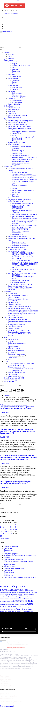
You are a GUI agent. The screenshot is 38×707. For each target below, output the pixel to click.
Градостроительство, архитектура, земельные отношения (20, 200)
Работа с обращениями (16, 350)
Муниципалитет (9, 119)
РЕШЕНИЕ (12, 352)
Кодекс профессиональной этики (19, 332)
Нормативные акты (19, 244)
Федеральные (16, 100)
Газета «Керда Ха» (14, 104)
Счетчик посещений (7, 706)
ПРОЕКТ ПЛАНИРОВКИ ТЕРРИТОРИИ (21, 206)
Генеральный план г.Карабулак (22, 203)
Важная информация (11, 546)
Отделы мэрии (17, 154)
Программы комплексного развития (24, 214)
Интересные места (14, 117)
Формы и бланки (14, 328)
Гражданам (8, 548)
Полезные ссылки (18, 234)
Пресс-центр (8, 60)
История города (13, 109)
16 (1, 531)
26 (8, 534)
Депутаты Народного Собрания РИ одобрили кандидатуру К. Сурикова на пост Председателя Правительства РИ (17, 431)
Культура (11, 58)
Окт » (7, 538)
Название (11, 111)
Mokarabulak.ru (11, 36)
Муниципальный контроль (21, 65)
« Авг (2, 538)
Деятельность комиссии (16, 323)
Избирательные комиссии (17, 343)
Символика (12, 113)
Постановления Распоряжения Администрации (18, 296)
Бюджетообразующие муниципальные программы (22, 173)
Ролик (14, 84)
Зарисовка (15, 89)
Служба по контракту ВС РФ (14, 378)
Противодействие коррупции (14, 317)
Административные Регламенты (19, 306)
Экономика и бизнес (28, 611)
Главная (7, 395)
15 (16, 529)
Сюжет (14, 82)
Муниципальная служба (16, 367)
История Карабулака (19, 97)
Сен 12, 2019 (4, 412)
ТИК (5, 337)
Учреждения (12, 374)
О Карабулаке (8, 106)
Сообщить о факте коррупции (18, 330)
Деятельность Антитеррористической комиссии (24, 131)
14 (13, 529)
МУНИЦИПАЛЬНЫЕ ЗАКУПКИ (20, 284)
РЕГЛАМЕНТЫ (17, 209)
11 (6, 529)
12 (8, 529)
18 (6, 531)
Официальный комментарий (14, 568)
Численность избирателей (17, 356)
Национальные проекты (20, 73)
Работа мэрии (17, 93)
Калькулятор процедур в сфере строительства (20, 555)
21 (13, 531)
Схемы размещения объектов (18, 251)
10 (3, 529)
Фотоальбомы (13, 86)
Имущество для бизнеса (20, 280)
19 (8, 531)
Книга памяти (9, 381)
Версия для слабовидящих (16, 647)
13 (11, 529)
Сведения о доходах (15, 326)
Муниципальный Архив (16, 143)
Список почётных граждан (17, 115)
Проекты (15, 194)
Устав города (12, 293)
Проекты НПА (13, 302)
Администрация (13, 144)
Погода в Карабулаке (11, 14)
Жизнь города (17, 95)
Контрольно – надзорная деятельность (20, 232)
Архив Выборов (13, 347)
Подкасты (11, 91)
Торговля (15, 196)
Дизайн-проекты (18, 242)
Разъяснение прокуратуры (17, 122)
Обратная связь (17, 133)
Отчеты (14, 189)
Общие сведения (14, 108)
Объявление (16, 76)
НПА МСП (16, 275)
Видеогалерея (13, 78)
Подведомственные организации (19, 126)
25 (6, 534)
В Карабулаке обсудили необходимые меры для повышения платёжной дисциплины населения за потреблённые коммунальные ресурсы (18, 457)
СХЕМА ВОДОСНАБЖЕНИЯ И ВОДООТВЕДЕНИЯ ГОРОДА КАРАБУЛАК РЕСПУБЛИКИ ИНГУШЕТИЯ (23, 255)
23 (1, 534)
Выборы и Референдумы (16, 354)
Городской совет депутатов (17, 124)
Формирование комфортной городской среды (20, 577)
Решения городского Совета (18, 299)
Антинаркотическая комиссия (18, 198)
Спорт (10, 56)
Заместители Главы (19, 152)
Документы (8, 291)
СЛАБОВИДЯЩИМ (16, 5)
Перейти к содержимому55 (9, 1)
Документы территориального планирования (19, 552)
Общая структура (18, 150)
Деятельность (8, 166)
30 (1, 536)
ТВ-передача (16, 80)
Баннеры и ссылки (14, 348)
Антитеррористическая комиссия (19, 128)
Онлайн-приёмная (14, 304)
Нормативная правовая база (17, 319)
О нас (6, 361)
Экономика (16, 71)
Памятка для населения (16, 376)
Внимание (11, 75)
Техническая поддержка (8, 651)
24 (3, 534)
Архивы (3, 512)
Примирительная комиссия (17, 236)
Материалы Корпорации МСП (14, 559)
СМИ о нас (12, 98)
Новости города (9, 566)
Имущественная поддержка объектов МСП (23, 273)
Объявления (12, 358)
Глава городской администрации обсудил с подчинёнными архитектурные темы (15, 482)
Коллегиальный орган (19, 282)
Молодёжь (11, 54)
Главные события (14, 62)
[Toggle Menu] (1, 49)
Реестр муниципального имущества (20, 121)
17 (3, 531)
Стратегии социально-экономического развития (21, 186)
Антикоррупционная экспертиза (19, 321)
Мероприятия (17, 87)
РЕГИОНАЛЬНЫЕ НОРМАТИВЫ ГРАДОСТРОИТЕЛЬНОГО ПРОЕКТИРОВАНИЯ (24, 227)
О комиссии (12, 341)
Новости (7, 53)
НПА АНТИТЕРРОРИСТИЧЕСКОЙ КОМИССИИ (23, 137)
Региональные (17, 102)
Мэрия (14, 64)
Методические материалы (21, 141)
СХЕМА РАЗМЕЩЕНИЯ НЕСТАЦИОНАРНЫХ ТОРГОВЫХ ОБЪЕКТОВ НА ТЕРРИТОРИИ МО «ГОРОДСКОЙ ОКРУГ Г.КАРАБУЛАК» (25, 264)
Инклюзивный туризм (12, 380)
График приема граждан (16, 372)
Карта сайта (4, 649)
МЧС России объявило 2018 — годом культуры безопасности (21, 364)
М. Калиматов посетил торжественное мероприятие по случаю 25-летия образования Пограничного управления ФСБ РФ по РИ (17, 406)
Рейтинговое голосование (21, 245)
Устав (10, 359)
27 (11, 534)
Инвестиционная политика (17, 286)
